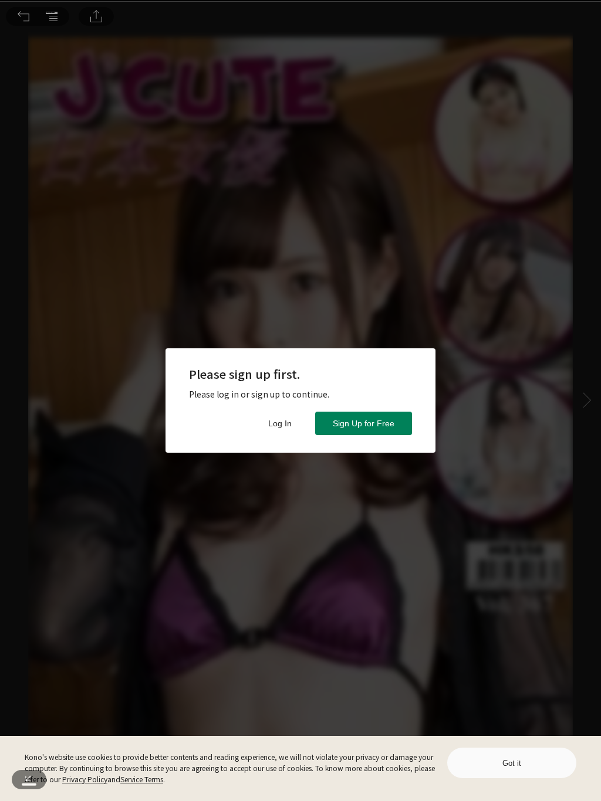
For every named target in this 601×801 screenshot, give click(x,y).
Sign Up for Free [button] (363, 423)
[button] (23, 16)
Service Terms (141, 779)
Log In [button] (280, 423)
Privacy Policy (84, 779)
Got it (511, 763)
